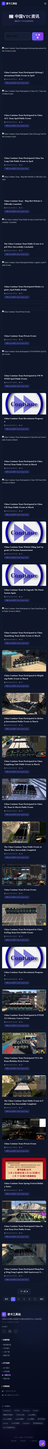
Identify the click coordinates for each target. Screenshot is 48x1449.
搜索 (38, 36)
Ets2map (5, 1423)
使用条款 (23, 1441)
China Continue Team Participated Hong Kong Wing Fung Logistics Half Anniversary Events (24, 1272)
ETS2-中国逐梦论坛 (9, 1427)
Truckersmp (26, 1410)
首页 (6, 1299)
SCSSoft (17, 1410)
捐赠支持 (7, 1375)
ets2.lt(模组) (30, 1419)
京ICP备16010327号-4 (11, 1395)
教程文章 (6, 1355)
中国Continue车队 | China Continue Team (17, 83)
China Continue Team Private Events (20, 336)
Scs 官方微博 (15, 1423)
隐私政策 (13, 1441)
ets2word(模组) (7, 1419)
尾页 (41, 1299)
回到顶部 (34, 1441)
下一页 (23, 1291)
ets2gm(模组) (31, 1415)
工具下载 (6, 1352)
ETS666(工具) (20, 1415)
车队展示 (6, 1348)
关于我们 (6, 1368)
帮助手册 (6, 1378)
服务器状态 (7, 1345)
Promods (35, 1410)
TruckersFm (26, 1423)
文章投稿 (6, 1371)
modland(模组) (20, 1419)
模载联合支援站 (8, 1415)
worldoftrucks (7, 1410)
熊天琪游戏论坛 (38, 1423)
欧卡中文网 (41, 1419)
